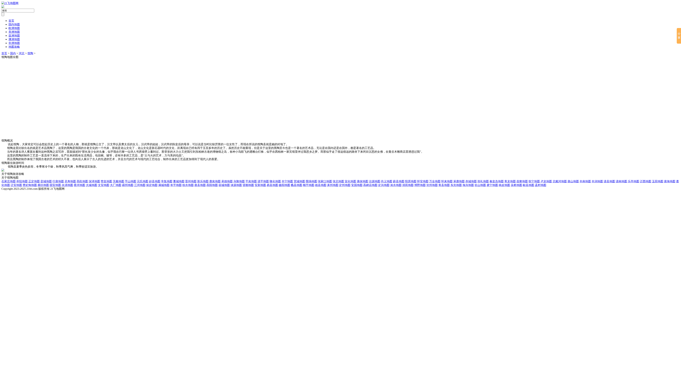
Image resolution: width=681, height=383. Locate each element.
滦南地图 (621, 181)
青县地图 (444, 185)
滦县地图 (609, 181)
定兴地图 (383, 185)
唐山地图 (573, 181)
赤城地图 (471, 181)
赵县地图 (154, 181)
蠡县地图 (296, 185)
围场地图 (311, 181)
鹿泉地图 (215, 181)
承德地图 (227, 181)
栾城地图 (46, 181)
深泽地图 (94, 181)
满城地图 (164, 185)
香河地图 (79, 185)
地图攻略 (14, 46)
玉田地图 (657, 181)
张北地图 (338, 181)
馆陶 (30, 53)
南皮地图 (504, 185)
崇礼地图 (483, 181)
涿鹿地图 (459, 181)
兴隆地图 (239, 181)
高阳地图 (212, 185)
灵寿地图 (70, 181)
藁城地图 (178, 181)
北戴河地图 (560, 181)
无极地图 (118, 181)
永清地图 (67, 185)
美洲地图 (14, 31)
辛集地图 (166, 181)
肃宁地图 (492, 185)
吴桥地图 (516, 185)
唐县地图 (200, 185)
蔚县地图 (398, 181)
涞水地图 (396, 185)
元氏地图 (142, 181)
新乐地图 (203, 181)
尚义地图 (386, 181)
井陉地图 (22, 181)
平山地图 (130, 181)
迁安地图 (16, 185)
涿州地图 (332, 185)
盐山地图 (480, 185)
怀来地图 (447, 181)
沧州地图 (432, 185)
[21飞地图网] (9, 3)
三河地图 (139, 185)
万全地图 (435, 181)
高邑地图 (82, 181)
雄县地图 (320, 185)
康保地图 (362, 181)
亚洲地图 (14, 35)
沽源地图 (374, 181)
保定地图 (151, 185)
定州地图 (344, 185)
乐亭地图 (633, 181)
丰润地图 (597, 181)
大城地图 (91, 185)
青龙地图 (510, 181)
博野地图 (420, 185)
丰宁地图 (287, 181)
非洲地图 (14, 43)
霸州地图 (127, 185)
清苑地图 (408, 185)
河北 (21, 53)
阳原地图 (410, 181)
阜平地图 (176, 185)
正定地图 (34, 181)
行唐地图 (58, 181)
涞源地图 (236, 185)
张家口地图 (325, 181)
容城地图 (224, 185)
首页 (11, 20)
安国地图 (356, 185)
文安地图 (103, 185)
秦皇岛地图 (496, 181)
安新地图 (260, 185)
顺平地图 (308, 185)
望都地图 (248, 185)
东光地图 (456, 185)
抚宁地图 (534, 181)
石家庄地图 (8, 181)
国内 (13, 53)
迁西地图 (645, 181)
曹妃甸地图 (30, 185)
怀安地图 (422, 181)
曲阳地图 (284, 185)
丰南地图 (585, 181)
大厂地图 (115, 185)
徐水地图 (188, 185)
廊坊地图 (43, 185)
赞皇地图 (106, 181)
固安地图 (55, 185)
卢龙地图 (546, 181)
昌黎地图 (522, 181)
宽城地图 (299, 181)
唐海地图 (669, 181)
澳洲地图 (14, 39)
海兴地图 (468, 185)
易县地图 (272, 185)
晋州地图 (190, 181)
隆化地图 (275, 181)
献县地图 (528, 185)
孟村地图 (540, 185)
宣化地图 (350, 181)
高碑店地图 (370, 185)
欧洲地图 (14, 28)
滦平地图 (263, 181)
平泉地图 (251, 181)
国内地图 (14, 24)
